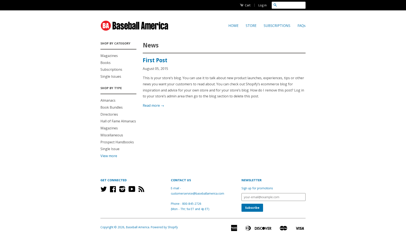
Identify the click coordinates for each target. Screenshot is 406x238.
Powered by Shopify (164, 227)
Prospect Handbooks (117, 142)
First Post (155, 60)
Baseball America (137, 227)
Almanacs (107, 100)
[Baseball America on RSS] (141, 190)
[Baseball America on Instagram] (122, 190)
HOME (233, 25)
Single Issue (109, 149)
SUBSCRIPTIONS (277, 25)
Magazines (109, 55)
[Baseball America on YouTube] (132, 190)
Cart (247, 5)
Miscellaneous (111, 135)
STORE (251, 25)
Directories (109, 114)
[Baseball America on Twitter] (103, 190)
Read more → (153, 105)
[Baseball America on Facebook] (113, 190)
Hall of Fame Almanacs (118, 121)
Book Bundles (111, 107)
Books (105, 62)
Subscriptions (111, 69)
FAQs (302, 25)
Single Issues (110, 76)
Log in (262, 5)
